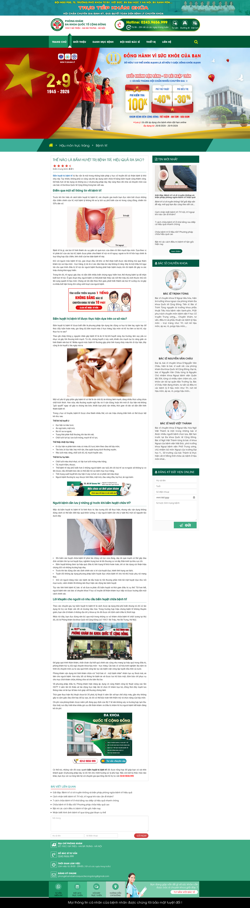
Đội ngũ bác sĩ (130, 41)
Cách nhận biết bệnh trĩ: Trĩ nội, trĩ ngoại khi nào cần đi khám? (83, 796)
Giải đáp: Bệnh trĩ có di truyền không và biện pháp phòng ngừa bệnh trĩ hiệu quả (92, 792)
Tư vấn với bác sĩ (184, 892)
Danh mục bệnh (103, 41)
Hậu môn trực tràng (74, 145)
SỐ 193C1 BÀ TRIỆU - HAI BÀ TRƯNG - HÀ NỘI (80, 846)
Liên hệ (166, 41)
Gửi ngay (141, 835)
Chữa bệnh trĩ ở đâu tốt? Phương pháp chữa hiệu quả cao (80, 804)
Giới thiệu (79, 41)
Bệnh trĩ (101, 145)
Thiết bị (151, 41)
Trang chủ (59, 41)
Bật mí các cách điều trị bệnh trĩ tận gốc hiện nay (76, 808)
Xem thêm (175, 251)
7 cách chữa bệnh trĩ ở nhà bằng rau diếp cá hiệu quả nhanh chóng (85, 800)
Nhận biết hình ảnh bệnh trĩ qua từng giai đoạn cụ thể (79, 812)
